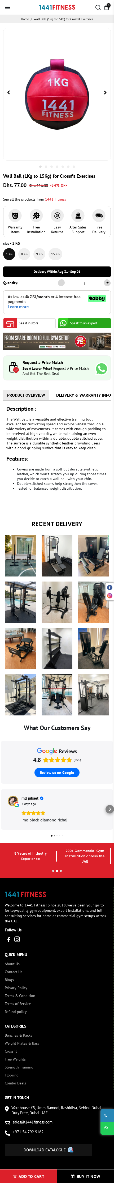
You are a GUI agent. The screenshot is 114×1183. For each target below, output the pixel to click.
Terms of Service (18, 1003)
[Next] (105, 93)
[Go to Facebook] (9, 940)
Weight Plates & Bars (22, 1043)
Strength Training (19, 1067)
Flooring (12, 1075)
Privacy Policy (16, 987)
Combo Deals (15, 1083)
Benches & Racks (18, 1035)
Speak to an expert (83, 323)
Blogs (9, 979)
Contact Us (13, 971)
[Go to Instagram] (17, 940)
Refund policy (16, 1011)
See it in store (28, 323)
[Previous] (8, 93)
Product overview (26, 395)
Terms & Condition (20, 995)
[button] (4, 809)
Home (25, 19)
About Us (12, 963)
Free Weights (15, 1059)
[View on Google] (13, 801)
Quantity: (10, 282)
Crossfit (11, 1051)
